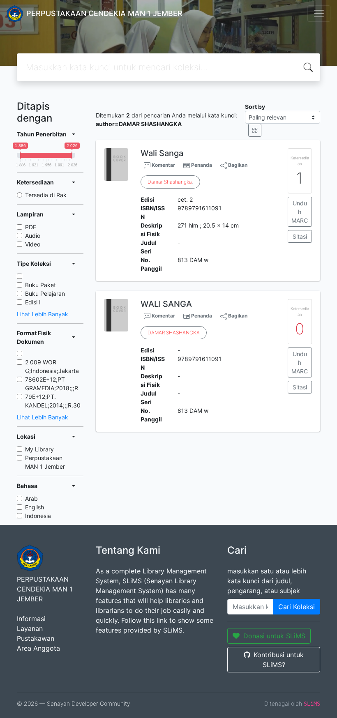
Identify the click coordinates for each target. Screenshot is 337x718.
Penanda (201, 165)
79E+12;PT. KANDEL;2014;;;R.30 (53, 401)
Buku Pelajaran (45, 293)
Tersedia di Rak (46, 194)
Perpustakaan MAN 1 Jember (45, 462)
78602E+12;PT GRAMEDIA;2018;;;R (51, 383)
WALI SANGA (166, 304)
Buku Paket (40, 284)
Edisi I (33, 302)
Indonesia (38, 515)
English (34, 507)
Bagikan (237, 165)
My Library (39, 449)
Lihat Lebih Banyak (42, 314)
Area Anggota (38, 648)
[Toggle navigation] (318, 13)
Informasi (31, 618)
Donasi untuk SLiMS (274, 636)
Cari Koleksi (296, 607)
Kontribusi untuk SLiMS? (279, 660)
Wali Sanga (162, 153)
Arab (31, 498)
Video (32, 244)
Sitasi (300, 236)
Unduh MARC (299, 212)
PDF (30, 226)
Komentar (162, 165)
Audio (32, 235)
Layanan (30, 628)
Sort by (255, 106)
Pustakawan (35, 638)
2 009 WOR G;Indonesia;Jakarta (52, 366)
